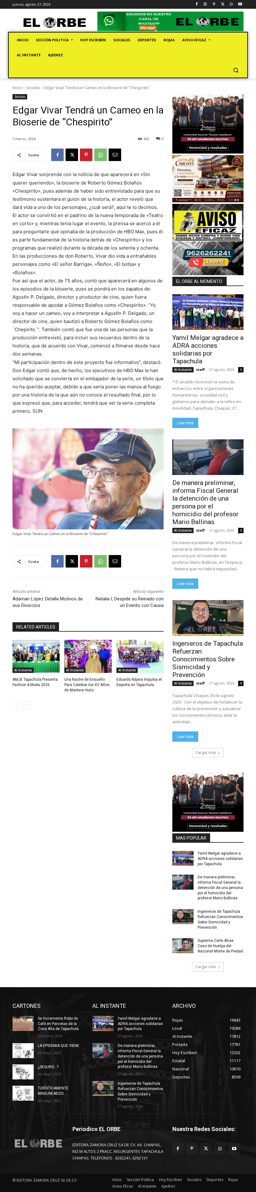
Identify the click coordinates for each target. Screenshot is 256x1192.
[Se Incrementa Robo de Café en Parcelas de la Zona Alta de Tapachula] (23, 1023)
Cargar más (205, 752)
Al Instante (23, 670)
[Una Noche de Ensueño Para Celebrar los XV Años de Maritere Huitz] (87, 656)
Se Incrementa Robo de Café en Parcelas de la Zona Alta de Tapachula (58, 1023)
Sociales (33, 87)
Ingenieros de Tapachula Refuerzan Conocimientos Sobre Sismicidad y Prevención (207, 659)
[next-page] (26, 705)
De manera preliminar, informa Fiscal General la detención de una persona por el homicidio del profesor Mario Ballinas (205, 502)
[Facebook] (196, 4)
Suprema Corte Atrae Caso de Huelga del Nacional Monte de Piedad (220, 945)
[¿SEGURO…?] (23, 1071)
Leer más (185, 423)
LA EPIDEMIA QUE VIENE (58, 1045)
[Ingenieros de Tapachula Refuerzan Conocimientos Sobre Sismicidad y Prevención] (208, 618)
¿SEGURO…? (48, 1067)
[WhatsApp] (231, 4)
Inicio (17, 87)
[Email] (115, 155)
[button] (235, 70)
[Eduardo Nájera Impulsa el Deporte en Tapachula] (140, 656)
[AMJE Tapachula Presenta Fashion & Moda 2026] (36, 656)
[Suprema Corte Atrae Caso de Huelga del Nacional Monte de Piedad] (183, 945)
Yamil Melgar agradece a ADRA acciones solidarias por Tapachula (208, 349)
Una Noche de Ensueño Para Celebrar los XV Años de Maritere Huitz (87, 684)
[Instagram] (205, 4)
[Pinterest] (214, 4)
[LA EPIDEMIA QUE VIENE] (23, 1050)
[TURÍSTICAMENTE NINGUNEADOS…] (23, 1093)
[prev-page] (16, 705)
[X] (222, 4)
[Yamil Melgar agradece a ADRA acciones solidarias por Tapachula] (208, 312)
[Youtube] (240, 4)
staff (200, 369)
